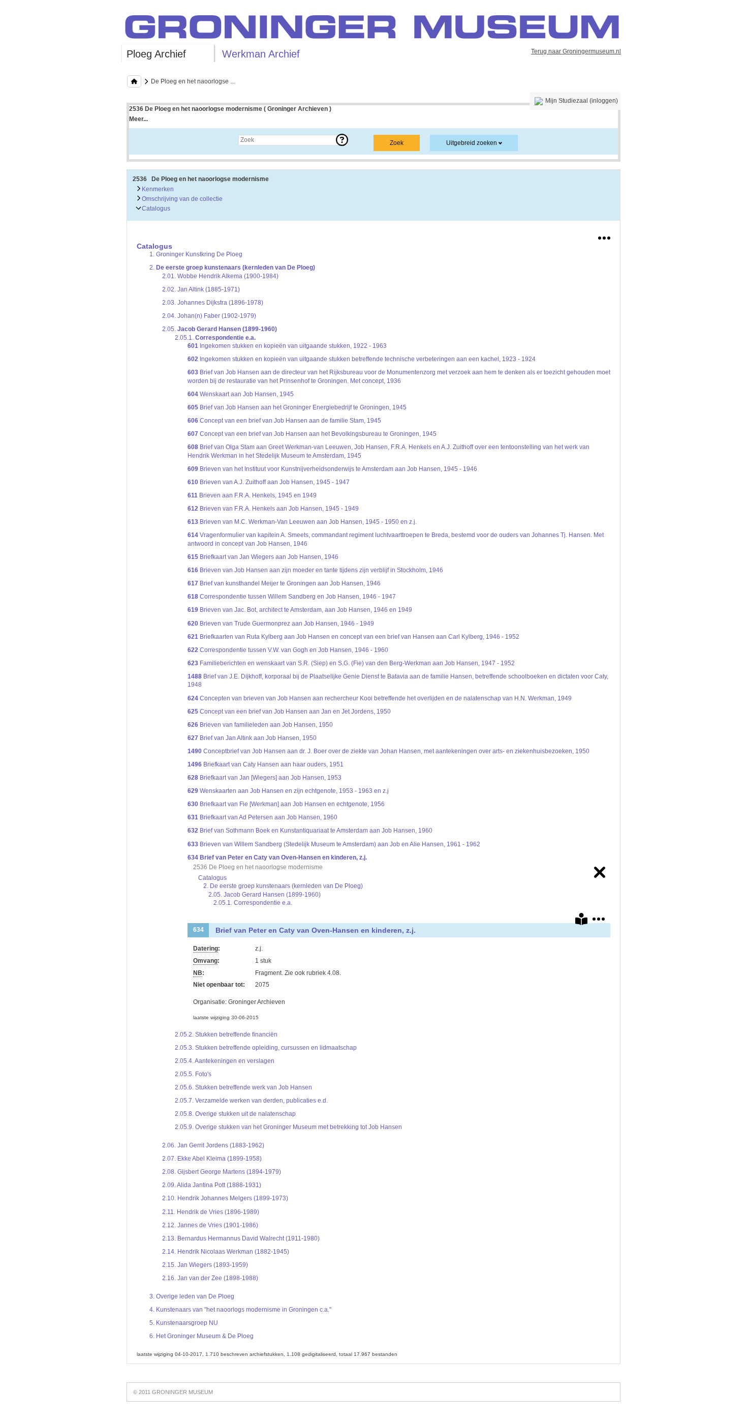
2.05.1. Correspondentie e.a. (252, 902)
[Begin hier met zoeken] (134, 81)
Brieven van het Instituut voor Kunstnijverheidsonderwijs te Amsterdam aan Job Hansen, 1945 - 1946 (332, 468)
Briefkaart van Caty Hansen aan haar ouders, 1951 (266, 764)
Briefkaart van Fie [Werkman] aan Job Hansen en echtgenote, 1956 (286, 804)
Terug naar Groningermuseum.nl (576, 51)
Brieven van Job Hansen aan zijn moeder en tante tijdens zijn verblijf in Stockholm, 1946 (315, 570)
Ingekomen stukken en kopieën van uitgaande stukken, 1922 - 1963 (287, 345)
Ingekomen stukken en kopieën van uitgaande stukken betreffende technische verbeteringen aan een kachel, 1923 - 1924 (362, 359)
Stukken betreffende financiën (226, 1034)
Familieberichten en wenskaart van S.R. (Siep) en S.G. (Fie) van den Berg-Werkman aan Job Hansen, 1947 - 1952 (351, 663)
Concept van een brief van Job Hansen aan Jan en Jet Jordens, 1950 (289, 711)
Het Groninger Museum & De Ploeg (201, 1336)
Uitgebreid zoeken (471, 142)
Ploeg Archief (156, 54)
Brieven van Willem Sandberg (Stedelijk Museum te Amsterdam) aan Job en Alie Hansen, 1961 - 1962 (334, 844)
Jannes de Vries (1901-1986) (210, 1225)
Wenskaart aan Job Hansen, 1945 (241, 394)
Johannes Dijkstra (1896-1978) (212, 302)
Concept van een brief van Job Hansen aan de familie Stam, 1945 (284, 420)
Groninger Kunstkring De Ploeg (195, 254)
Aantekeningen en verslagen (224, 1060)
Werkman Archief (261, 54)
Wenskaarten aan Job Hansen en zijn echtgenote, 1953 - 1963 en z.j (288, 790)
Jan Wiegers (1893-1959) (205, 1264)
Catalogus (155, 208)
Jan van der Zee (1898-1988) (210, 1278)
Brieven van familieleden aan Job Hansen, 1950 (260, 724)
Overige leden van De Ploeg (191, 1296)
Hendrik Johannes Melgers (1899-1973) (225, 1198)
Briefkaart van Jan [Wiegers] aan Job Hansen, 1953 (264, 777)
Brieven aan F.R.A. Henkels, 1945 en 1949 (252, 495)
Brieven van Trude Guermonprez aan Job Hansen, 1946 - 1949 (281, 623)
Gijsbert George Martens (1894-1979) (221, 1171)
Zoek (146, 139)
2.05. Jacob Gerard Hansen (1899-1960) (264, 894)
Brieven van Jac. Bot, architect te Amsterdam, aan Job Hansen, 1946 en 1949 (300, 609)
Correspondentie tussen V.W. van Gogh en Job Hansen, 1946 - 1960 (288, 650)
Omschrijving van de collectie (181, 198)
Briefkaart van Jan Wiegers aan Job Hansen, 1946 (263, 556)
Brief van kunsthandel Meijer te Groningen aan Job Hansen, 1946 (284, 583)
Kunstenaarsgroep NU (183, 1322)
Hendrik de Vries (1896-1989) (210, 1212)
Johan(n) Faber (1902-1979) (209, 315)
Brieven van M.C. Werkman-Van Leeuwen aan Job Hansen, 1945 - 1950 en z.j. (302, 521)
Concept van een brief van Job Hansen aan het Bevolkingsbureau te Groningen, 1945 (312, 433)
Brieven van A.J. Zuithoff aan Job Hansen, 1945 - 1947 (269, 482)
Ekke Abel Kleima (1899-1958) (212, 1158)
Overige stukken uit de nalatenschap (235, 1113)
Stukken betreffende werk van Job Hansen (243, 1087)
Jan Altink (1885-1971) (201, 289)
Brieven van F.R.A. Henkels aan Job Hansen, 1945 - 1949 (273, 508)
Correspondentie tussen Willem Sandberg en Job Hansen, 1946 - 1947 (292, 596)
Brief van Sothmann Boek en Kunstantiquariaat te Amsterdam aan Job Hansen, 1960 (310, 830)
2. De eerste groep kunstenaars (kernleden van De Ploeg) (283, 886)
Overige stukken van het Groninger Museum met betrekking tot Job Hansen (288, 1127)
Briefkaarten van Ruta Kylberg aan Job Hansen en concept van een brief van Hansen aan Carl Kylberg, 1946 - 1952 (353, 636)
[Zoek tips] (342, 140)
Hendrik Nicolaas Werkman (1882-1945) (225, 1251)
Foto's (193, 1074)
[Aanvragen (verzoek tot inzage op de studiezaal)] (581, 921)
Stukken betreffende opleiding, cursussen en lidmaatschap (266, 1047)
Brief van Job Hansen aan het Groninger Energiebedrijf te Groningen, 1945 (297, 407)
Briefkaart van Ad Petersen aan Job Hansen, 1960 (262, 817)
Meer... (138, 119)
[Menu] (604, 236)
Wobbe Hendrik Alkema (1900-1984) (220, 276)
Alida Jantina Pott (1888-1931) (211, 1185)
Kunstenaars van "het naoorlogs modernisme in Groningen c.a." (240, 1309)
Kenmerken (157, 189)
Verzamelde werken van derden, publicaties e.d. (251, 1100)
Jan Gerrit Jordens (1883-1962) (213, 1145)
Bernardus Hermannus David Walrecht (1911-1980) (241, 1238)
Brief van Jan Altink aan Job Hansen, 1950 (252, 738)
